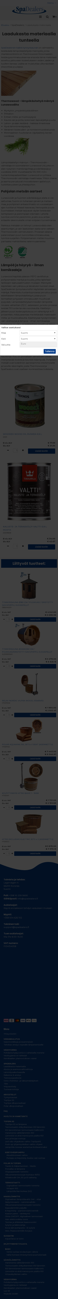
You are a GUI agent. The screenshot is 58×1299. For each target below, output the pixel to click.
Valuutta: (6, 344)
